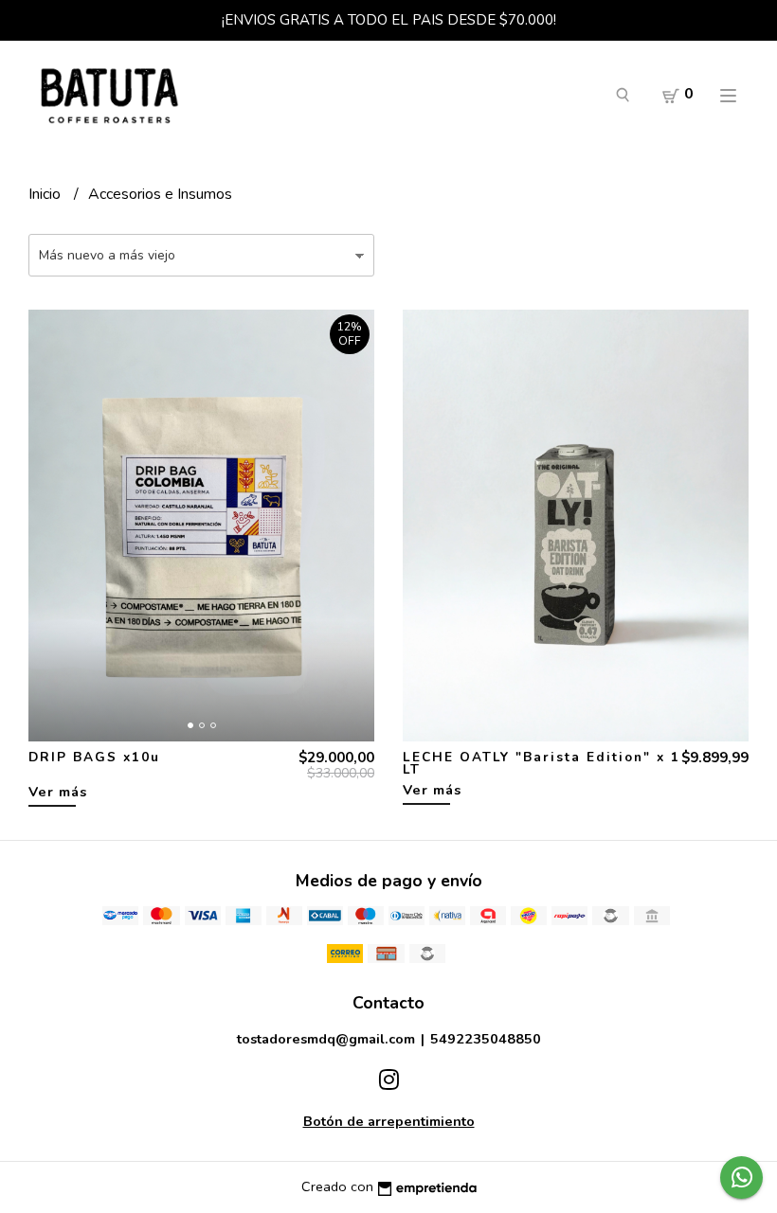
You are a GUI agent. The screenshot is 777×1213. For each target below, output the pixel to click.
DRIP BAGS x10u (94, 757)
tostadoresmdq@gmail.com (326, 1038)
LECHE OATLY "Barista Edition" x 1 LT (541, 763)
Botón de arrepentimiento (389, 1121)
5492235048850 (485, 1038)
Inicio (46, 194)
